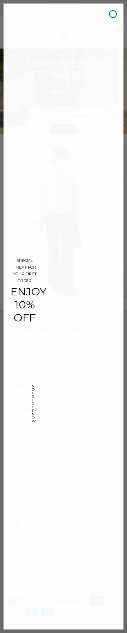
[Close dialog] (112, 14)
